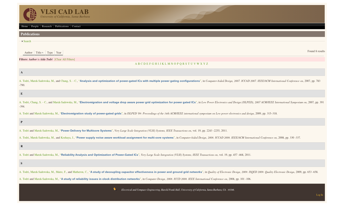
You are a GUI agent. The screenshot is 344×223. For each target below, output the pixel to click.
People (35, 26)
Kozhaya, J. (67, 137)
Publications (62, 26)
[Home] (29, 20)
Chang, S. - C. (69, 81)
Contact (76, 26)
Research (47, 26)
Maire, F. (61, 172)
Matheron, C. (80, 172)
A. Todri (24, 81)
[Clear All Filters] (65, 59)
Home (25, 26)
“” (140, 81)
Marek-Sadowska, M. (42, 81)
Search (27, 41)
